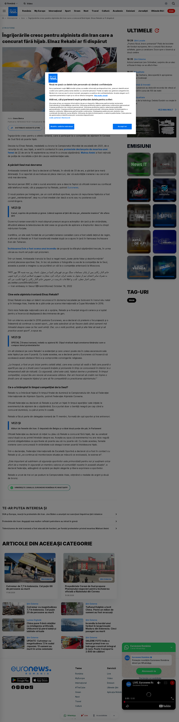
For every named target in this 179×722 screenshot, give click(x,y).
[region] (90, 103)
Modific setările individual (62, 126)
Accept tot (122, 126)
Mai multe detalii (101, 95)
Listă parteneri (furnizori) (59, 118)
